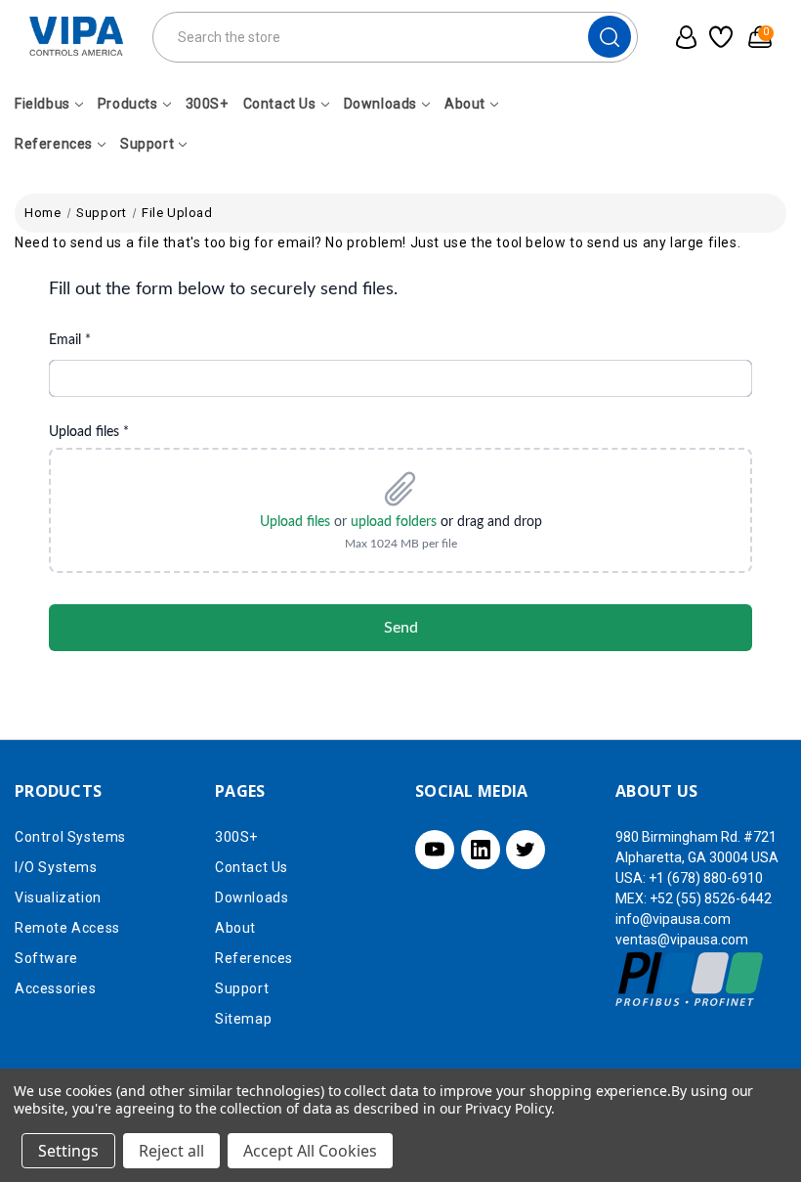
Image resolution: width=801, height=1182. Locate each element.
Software (46, 958)
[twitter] (525, 849)
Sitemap (243, 1019)
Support (147, 144)
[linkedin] (480, 849)
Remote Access (67, 928)
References (54, 144)
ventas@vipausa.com (681, 939)
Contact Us (279, 103)
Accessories (56, 988)
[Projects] (719, 37)
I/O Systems (56, 867)
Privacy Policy (507, 1108)
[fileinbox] (400, 464)
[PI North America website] (690, 977)
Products (128, 103)
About (464, 103)
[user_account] (681, 37)
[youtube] (434, 849)
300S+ (207, 103)
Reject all (171, 1150)
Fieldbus (42, 103)
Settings (68, 1150)
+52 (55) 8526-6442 (711, 898)
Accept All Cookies (310, 1150)
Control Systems (70, 837)
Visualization (58, 897)
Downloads (380, 103)
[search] (609, 37)
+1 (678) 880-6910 (706, 878)
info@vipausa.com (673, 919)
